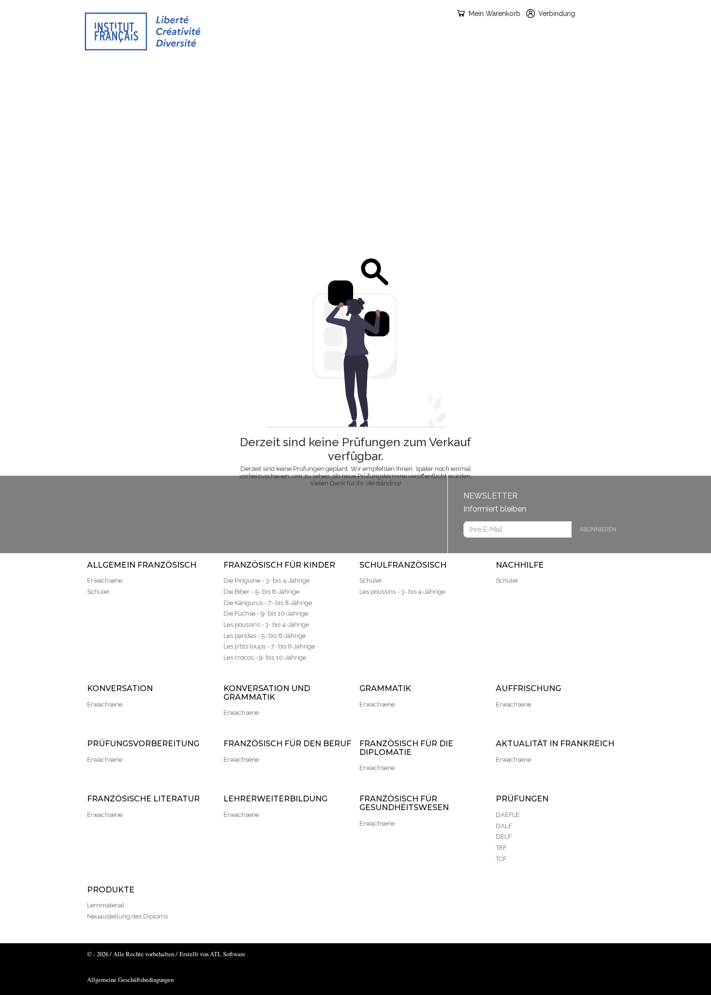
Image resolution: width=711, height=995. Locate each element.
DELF (503, 836)
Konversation (451, 75)
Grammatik (646, 75)
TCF (501, 858)
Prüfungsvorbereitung (150, 99)
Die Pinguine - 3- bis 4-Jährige (266, 580)
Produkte (493, 123)
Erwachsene (104, 580)
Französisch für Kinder (205, 75)
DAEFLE (507, 814)
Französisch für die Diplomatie (396, 99)
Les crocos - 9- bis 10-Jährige (264, 657)
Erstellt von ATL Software (212, 954)
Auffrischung (58, 99)
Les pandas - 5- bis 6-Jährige (264, 635)
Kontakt (551, 123)
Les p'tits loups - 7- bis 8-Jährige (269, 646)
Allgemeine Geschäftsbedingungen (130, 979)
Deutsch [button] (609, 13)
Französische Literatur (633, 99)
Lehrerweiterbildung (187, 123)
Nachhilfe (388, 75)
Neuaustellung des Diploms (127, 916)
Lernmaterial (105, 905)
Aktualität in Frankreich (521, 99)
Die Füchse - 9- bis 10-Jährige (265, 613)
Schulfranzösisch (310, 75)
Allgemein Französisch (91, 75)
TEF (501, 847)
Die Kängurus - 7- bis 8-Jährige (267, 602)
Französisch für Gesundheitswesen (318, 123)
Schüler (98, 591)
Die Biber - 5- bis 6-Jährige (261, 591)
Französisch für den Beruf (266, 99)
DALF (504, 825)
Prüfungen (429, 123)
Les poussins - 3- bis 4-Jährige (266, 624)
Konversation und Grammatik (551, 75)
